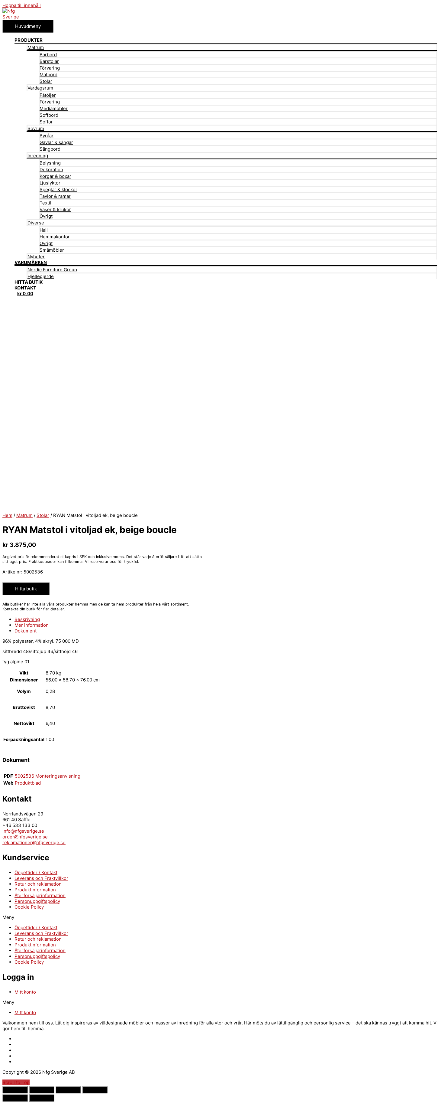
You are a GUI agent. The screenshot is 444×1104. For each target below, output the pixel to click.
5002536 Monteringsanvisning (47, 776)
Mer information (31, 625)
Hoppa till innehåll (21, 5)
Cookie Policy (29, 907)
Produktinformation (35, 890)
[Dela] (41, 1089)
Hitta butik (26, 589)
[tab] (225, 619)
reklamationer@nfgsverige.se (34, 842)
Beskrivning (27, 619)
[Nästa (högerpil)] (41, 1098)
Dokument (25, 631)
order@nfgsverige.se (25, 837)
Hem (7, 515)
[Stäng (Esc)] (15, 1089)
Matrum (24, 515)
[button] (222, 917)
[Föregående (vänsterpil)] (15, 1098)
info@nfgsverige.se (23, 831)
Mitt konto (25, 992)
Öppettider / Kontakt (35, 872)
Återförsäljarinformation (40, 895)
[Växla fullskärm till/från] (68, 1089)
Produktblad (28, 783)
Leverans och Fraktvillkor (41, 878)
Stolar (43, 515)
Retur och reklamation (38, 884)
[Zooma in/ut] (95, 1089)
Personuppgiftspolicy (37, 901)
